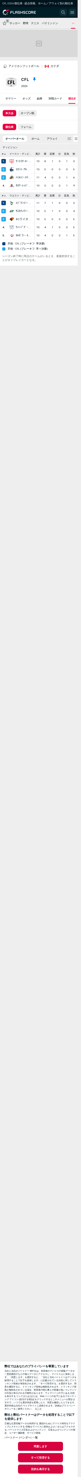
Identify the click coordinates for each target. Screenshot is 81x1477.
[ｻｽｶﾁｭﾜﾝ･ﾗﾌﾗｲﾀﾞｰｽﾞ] (11, 211)
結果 (39, 98)
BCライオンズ (24, 219)
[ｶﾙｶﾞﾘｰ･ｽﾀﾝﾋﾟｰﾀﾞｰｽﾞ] (11, 235)
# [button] (3, 153)
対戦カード (55, 98)
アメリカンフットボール (24, 66)
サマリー (10, 98)
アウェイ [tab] (52, 138)
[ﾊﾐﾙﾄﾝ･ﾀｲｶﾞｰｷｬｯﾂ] (11, 177)
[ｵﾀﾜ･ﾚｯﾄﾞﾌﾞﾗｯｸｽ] (11, 185)
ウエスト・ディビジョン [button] (21, 195)
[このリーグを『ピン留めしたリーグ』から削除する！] (34, 79)
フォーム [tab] (26, 127)
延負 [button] (66, 153)
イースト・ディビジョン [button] (21, 153)
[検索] (63, 12)
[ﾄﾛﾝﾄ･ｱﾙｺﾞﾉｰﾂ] (11, 169)
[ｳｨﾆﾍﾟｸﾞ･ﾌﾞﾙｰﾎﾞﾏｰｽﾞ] (11, 227)
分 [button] (59, 153)
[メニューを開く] (72, 12)
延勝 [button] (52, 153)
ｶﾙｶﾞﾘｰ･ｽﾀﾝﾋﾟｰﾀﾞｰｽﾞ (24, 235)
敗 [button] (74, 153)
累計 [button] (37, 153)
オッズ (26, 98)
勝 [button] (45, 153)
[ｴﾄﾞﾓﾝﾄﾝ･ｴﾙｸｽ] (11, 203)
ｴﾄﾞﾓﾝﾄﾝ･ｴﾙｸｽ (24, 203)
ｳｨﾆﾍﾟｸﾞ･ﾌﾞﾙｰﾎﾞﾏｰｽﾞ (24, 227)
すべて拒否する (40, 1457)
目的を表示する (40, 1469)
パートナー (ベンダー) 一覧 (21, 1437)
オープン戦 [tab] (27, 113)
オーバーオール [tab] (14, 138)
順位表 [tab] (9, 127)
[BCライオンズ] (11, 219)
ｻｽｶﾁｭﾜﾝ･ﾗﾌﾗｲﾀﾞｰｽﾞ (24, 211)
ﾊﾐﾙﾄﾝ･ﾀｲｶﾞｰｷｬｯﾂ (24, 177)
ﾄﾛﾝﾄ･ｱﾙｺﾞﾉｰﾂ (24, 169)
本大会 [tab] (9, 113)
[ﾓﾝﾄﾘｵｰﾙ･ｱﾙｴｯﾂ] (11, 161)
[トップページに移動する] (23, 12)
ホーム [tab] (36, 138)
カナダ (55, 66)
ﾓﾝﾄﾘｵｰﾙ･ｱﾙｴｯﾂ (24, 161)
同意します (40, 1446)
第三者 (38, 1409)
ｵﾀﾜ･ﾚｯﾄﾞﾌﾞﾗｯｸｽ (24, 185)
